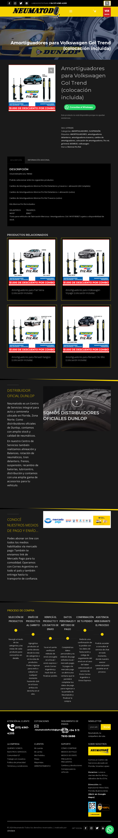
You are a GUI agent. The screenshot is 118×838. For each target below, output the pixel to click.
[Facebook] (9, 3)
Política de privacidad (16, 762)
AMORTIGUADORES (80, 131)
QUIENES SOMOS (14, 748)
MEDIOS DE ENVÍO (69, 755)
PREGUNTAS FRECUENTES (66, 760)
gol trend (65, 143)
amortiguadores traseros (83, 137)
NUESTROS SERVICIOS (16, 751)
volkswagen (84, 143)
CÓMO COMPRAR (68, 748)
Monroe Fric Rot (74, 147)
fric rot (106, 140)
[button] (51, 70)
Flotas (36, 759)
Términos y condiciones (17, 766)
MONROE (74, 143)
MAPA (106, 12)
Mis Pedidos (39, 755)
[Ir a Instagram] (91, 828)
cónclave (11, 830)
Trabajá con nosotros (16, 759)
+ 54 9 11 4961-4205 (58, 3)
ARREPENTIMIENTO (42, 766)
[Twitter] (21, 3)
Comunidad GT (13, 755)
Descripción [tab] (16, 160)
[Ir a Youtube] (103, 828)
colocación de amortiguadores (89, 140)
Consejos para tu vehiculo (68, 770)
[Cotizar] (26, 3)
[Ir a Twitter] (97, 828)
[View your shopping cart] (95, 11)
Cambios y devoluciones (71, 765)
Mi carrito (38, 751)
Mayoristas (38, 762)
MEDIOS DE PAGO (69, 751)
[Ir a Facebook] (85, 828)
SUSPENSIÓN (94, 131)
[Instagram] (15, 3)
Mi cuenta (38, 748)
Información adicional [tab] (39, 160)
